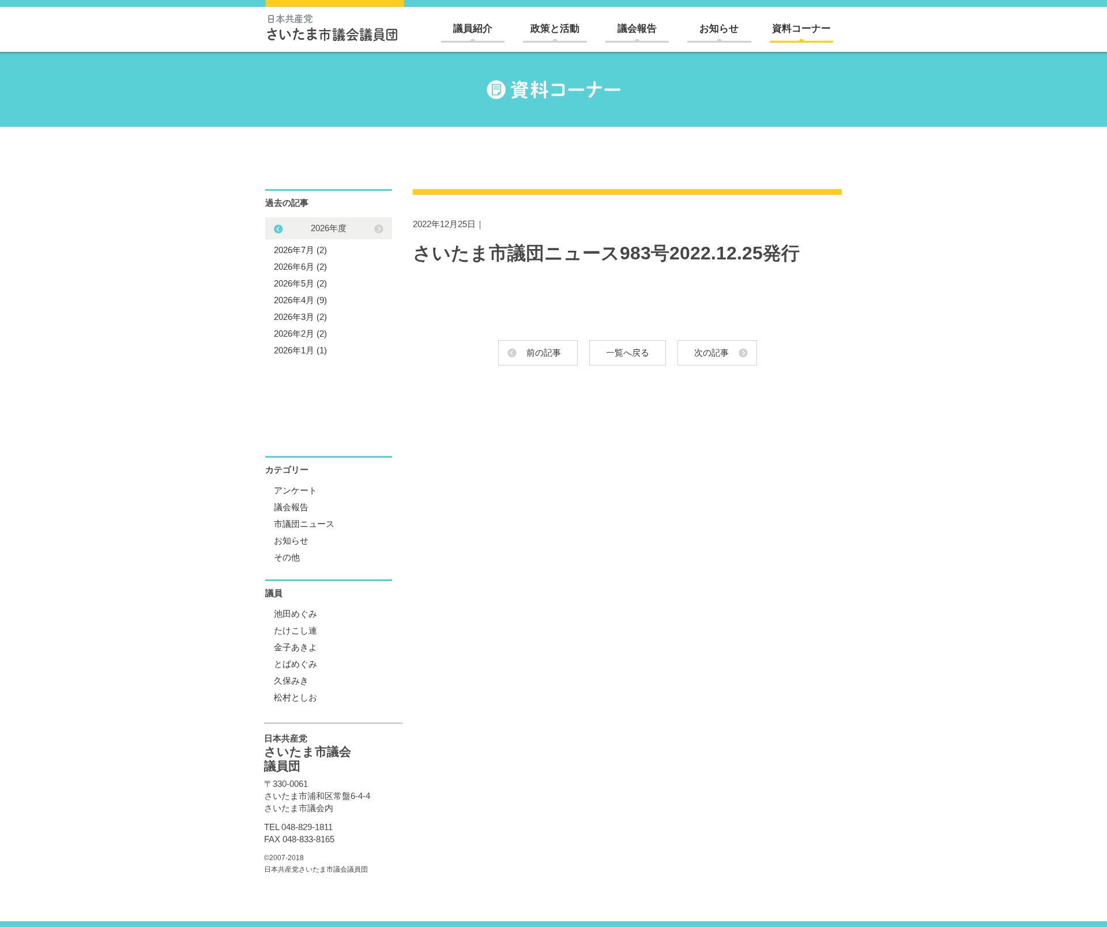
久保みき (291, 680)
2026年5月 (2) (300, 283)
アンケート (295, 490)
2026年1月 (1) (300, 350)
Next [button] (278, 228)
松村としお (295, 697)
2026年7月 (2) (300, 250)
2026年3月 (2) (300, 317)
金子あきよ (295, 647)
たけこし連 (295, 630)
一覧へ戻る (627, 352)
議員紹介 (472, 28)
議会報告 (637, 28)
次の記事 (711, 352)
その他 (287, 557)
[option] (328, 289)
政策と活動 (554, 28)
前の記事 (543, 352)
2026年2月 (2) (300, 333)
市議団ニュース (304, 524)
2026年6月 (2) (300, 267)
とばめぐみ (295, 664)
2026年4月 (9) (300, 300)
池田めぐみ (295, 614)
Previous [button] (378, 228)
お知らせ (719, 28)
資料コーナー (801, 28)
